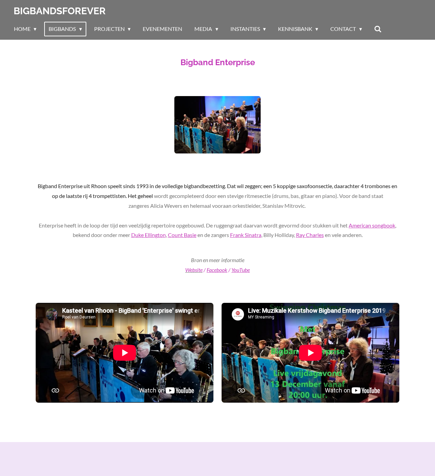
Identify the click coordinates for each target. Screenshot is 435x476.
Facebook (217, 270)
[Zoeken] (378, 29)
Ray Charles (310, 235)
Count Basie (182, 235)
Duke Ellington (148, 235)
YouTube (240, 270)
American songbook (372, 225)
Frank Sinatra (245, 235)
